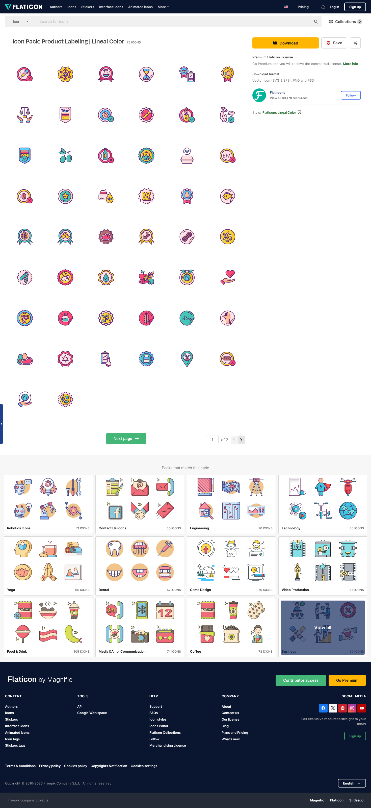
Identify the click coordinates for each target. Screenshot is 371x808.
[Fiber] (146, 277)
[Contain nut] (146, 237)
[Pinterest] (342, 708)
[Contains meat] (106, 237)
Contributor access (301, 680)
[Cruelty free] (65, 277)
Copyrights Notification (109, 766)
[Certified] (65, 196)
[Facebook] (323, 708)
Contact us (230, 713)
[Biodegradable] (187, 155)
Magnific (317, 800)
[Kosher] (65, 358)
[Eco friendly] (187, 277)
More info (350, 64)
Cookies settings (144, 766)
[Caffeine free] (24, 196)
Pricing (303, 7)
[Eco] (227, 277)
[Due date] (146, 74)
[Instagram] (352, 708)
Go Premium (347, 680)
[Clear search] (304, 21)
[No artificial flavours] (146, 115)
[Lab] (106, 358)
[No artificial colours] (24, 74)
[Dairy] (146, 196)
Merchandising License (167, 745)
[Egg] (187, 196)
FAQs (153, 713)
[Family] (24, 318)
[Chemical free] (106, 74)
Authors (56, 7)
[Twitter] (333, 708)
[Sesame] (227, 237)
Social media (354, 696)
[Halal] (187, 318)
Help (153, 696)
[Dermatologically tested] (106, 277)
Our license (231, 719)
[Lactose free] (146, 358)
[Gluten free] (146, 318)
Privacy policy (50, 766)
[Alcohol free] (106, 155)
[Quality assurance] (187, 74)
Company (230, 696)
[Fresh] (106, 318)
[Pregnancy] (187, 115)
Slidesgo (356, 800)
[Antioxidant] (146, 155)
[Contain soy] (24, 277)
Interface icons (111, 7)
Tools (83, 696)
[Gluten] (24, 237)
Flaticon (336, 800)
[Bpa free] (227, 155)
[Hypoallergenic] (227, 115)
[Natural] (65, 399)
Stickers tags (15, 745)
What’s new (231, 739)
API (80, 706)
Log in (334, 7)
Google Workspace (92, 713)
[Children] (106, 115)
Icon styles (158, 719)
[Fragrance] (65, 318)
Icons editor (158, 726)
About (226, 706)
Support (155, 706)
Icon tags (12, 739)
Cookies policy (75, 766)
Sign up (355, 7)
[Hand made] (227, 318)
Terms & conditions (20, 766)
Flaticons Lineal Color (279, 112)
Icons (71, 7)
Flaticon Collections (165, 732)
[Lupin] (65, 237)
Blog (225, 726)
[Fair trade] (24, 115)
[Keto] (24, 358)
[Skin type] (24, 155)
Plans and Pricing (235, 732)
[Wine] (65, 155)
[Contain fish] (227, 196)
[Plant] (187, 358)
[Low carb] (227, 358)
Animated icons (140, 7)
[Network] (65, 74)
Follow (154, 739)
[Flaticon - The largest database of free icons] (23, 7)
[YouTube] (361, 708)
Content (13, 696)
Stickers (87, 7)
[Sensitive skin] (65, 115)
